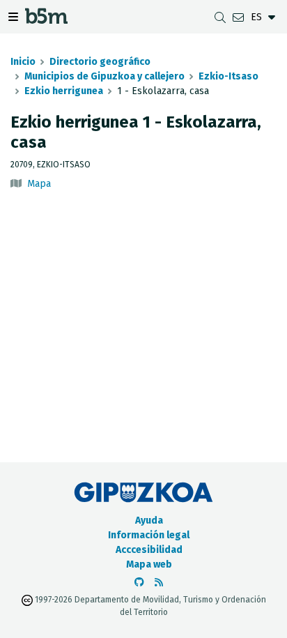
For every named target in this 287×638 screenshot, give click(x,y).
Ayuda (149, 520)
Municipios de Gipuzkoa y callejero (104, 76)
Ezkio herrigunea (63, 91)
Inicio (23, 62)
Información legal (148, 535)
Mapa (39, 184)
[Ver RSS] (159, 582)
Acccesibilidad (149, 550)
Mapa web (149, 564)
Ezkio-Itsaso (228, 76)
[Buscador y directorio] (220, 17)
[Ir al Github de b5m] (139, 582)
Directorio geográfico (99, 62)
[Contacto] (238, 17)
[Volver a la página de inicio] (46, 20)
